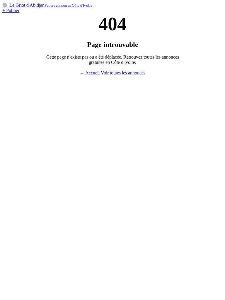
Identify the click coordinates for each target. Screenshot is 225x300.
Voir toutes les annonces (123, 72)
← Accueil (90, 72)
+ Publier (10, 10)
